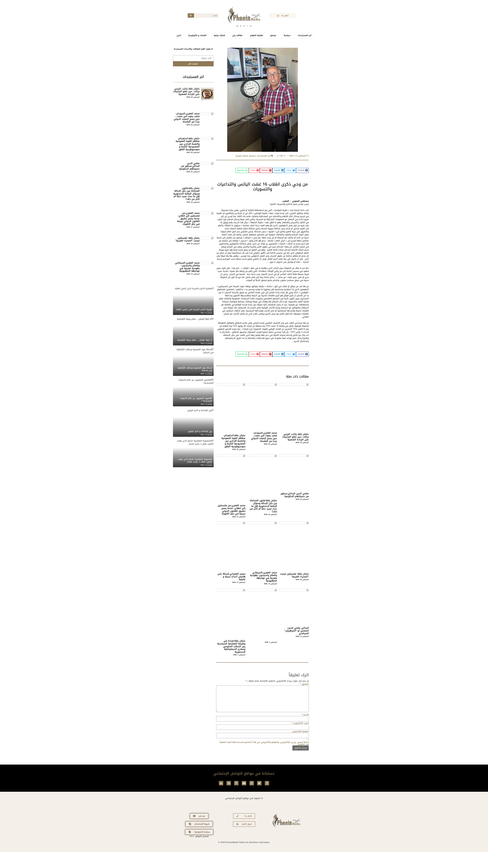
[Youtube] (244, 783)
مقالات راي (237, 35)
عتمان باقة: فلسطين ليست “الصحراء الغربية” (294, 575)
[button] (302, 170)
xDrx (191, 836)
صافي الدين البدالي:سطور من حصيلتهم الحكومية (295, 494)
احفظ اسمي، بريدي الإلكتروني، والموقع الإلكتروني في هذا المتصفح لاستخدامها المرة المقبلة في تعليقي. (264, 743)
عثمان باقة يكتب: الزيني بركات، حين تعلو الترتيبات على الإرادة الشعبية (295, 437)
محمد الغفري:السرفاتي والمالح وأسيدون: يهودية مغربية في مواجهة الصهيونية (263, 576)
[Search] (191, 15)
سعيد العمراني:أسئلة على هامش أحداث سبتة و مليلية (231, 576)
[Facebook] (250, 26)
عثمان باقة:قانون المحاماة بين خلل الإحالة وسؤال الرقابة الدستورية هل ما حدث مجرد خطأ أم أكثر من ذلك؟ (263, 506)
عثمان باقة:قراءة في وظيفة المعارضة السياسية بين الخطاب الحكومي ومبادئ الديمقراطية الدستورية (231, 646)
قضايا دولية (219, 35)
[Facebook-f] (267, 783)
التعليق (304, 684)
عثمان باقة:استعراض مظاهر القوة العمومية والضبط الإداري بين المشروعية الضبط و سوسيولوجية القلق (233, 440)
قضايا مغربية (242, 156)
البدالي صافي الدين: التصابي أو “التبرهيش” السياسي (296, 631)
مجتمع (273, 35)
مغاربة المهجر (256, 35)
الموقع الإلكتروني (300, 731)
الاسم (305, 715)
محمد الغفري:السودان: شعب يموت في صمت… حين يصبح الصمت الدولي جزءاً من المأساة (264, 437)
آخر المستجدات (304, 35)
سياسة (287, 35)
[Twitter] (259, 783)
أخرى (179, 35)
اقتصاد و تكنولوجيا (197, 35)
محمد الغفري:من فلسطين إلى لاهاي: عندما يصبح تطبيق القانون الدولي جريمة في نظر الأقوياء (231, 509)
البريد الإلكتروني (300, 723)
